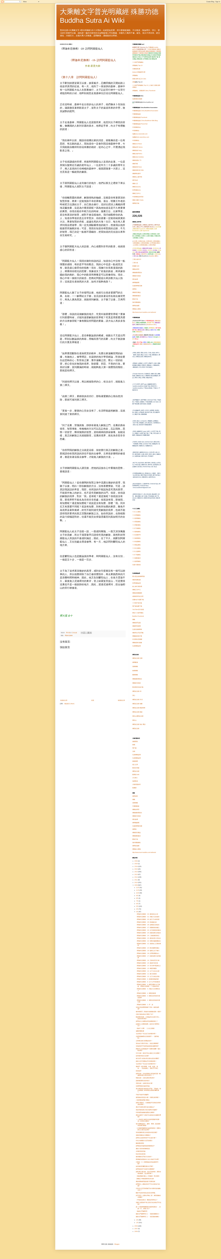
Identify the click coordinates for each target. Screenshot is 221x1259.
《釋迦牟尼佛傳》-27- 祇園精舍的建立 (147, 927)
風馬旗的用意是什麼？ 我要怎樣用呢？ (148, 1097)
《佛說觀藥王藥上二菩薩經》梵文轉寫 (147, 1176)
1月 (137, 1222)
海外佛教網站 (136, 302)
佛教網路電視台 (137, 272)
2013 (136, 874)
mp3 (138, 599)
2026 (136, 861)
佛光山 (134, 720)
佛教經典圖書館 (150, 51)
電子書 (134, 748)
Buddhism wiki (151, 324)
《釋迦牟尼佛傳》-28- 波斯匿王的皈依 (147, 925)
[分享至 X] (86, 633)
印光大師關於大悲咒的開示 (144, 1140)
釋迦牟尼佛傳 (69, 635)
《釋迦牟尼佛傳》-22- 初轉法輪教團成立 (148, 941)
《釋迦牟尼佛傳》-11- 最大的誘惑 (146, 974)
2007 (136, 1228)
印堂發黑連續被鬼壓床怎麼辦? (145, 1112)
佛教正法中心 (136, 193)
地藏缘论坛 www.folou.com (140, 137)
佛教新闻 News (137, 167)
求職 (133, 82)
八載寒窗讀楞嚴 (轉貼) (143, 1100)
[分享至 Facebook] (88, 633)
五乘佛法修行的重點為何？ (144, 1041)
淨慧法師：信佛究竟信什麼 (144, 1083)
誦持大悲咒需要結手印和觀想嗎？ (146, 1061)
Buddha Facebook (138, 616)
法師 (133, 751)
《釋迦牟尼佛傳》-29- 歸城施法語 (146, 922)
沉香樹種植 (136, 243)
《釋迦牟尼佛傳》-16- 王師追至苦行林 (147, 960)
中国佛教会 (135, 130)
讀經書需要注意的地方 (143, 1080)
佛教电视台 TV (136, 160)
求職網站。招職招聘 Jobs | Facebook (143, 90)
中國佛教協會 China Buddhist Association (145, 111)
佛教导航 (135, 163)
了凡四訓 (149, 49)
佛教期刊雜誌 (136, 292)
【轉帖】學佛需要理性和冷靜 (145, 1179)
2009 (136, 885)
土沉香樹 (135, 245)
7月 (137, 901)
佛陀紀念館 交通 (137, 658)
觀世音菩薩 (135, 768)
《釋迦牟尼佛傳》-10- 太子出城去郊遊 (147, 976)
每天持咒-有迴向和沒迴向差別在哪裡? (147, 1058)
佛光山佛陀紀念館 (137, 716)
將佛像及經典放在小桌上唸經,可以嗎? (147, 1159)
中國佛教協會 (136, 114)
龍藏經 (134, 788)
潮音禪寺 (144, 254)
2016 (136, 866)
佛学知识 (135, 180)
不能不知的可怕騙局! (142, 1094)
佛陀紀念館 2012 (137, 699)
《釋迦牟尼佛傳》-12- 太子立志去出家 (147, 971)
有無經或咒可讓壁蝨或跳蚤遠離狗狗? (147, 1046)
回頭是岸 (138, 1071)
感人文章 (135, 764)
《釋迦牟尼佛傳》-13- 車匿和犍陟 (146, 968)
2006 (136, 1231)
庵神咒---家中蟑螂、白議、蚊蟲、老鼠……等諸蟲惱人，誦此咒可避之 (147, 1067)
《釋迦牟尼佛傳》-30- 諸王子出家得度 (147, 919)
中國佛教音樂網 (143, 53)
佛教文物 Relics (137, 153)
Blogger (117, 1244)
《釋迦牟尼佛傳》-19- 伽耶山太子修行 (147, 950)
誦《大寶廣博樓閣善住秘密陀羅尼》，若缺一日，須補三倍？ (148, 1207)
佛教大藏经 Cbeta (137, 200)
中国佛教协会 (136, 127)
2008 (136, 1226)
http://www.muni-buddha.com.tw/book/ (144, 312)
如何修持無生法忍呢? (142, 1056)
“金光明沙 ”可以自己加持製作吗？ (146, 1064)
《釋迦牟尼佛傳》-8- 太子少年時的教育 (148, 982)
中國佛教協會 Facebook (139, 117)
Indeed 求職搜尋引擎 (138, 72)
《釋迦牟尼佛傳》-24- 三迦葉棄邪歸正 (147, 935)
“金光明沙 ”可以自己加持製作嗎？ (146, 1033)
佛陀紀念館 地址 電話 (138, 724)
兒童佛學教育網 (137, 286)
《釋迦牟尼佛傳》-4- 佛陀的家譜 (146, 993)
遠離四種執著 (140, 1031)
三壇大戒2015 (136, 259)
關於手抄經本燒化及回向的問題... (146, 1193)
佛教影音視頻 (136, 276)
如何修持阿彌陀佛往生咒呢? (144, 1166)
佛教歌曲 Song (137, 150)
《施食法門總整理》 (142, 1211)
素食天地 (135, 299)
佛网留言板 (135, 203)
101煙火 (135, 778)
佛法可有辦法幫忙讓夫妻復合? (145, 1107)
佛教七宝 (135, 183)
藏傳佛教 (135, 675)
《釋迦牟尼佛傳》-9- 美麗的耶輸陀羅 (147, 979)
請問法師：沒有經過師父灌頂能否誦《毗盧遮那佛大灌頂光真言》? (148, 1074)
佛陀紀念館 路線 (137, 712)
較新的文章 (63, 700)
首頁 (92, 700)
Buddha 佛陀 (153, 256)
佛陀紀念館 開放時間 (138, 708)
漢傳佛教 (135, 666)
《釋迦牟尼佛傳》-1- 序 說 (144, 1004)
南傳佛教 (135, 670)
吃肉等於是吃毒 (140, 1154)
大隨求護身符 (136, 784)
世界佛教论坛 (136, 190)
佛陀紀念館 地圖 (137, 703)
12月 (137, 887)
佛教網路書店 (136, 296)
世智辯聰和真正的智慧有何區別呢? (146, 1132)
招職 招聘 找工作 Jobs (139, 79)
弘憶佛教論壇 (136, 646)
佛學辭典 (135, 662)
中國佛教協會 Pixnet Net (139, 124)
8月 (137, 898)
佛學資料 (135, 796)
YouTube (138, 609)
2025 (136, 863)
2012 (136, 877)
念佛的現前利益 (140, 1151)
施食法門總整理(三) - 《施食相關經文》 (148, 1214)
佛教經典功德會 (137, 642)
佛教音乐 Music (137, 144)
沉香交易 (149, 241)
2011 (136, 880)
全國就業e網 (136, 69)
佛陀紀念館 (135, 728)
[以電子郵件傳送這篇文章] (82, 633)
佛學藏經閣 (135, 282)
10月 (137, 893)
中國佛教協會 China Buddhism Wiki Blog (145, 120)
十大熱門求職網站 (137, 62)
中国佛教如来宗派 (137, 197)
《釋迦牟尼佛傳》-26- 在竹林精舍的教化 (148, 930)
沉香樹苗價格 (145, 243)
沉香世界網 (152, 245)
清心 (133, 695)
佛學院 (134, 289)
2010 (136, 882)
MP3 (136, 535)
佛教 (141, 344)
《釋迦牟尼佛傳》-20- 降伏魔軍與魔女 (147, 948)
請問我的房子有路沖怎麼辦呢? (145, 1169)
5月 (137, 906)
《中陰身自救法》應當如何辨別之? (146, 1200)
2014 (136, 872)
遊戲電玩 (135, 741)
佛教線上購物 (136, 309)
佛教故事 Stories (137, 147)
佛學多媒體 (141, 51)
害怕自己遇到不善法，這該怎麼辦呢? (147, 1043)
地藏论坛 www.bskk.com (139, 134)
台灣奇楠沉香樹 (155, 243)
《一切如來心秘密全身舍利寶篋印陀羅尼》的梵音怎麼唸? (147, 1120)
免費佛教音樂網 (137, 99)
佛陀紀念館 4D (136, 691)
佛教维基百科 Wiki (138, 170)
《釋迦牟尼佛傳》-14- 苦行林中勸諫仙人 (148, 965)
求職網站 (135, 75)
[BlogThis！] (84, 633)
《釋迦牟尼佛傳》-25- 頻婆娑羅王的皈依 (148, 933)
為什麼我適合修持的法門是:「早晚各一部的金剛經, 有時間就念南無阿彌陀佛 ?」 (148, 1090)
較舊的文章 (121, 700)
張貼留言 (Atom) (69, 703)
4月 (137, 909)
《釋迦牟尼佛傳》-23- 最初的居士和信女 (148, 938)
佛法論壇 (135, 279)
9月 (137, 895)
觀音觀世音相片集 (137, 687)
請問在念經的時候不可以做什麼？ (146, 1138)
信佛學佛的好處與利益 (143, 1086)
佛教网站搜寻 (136, 173)
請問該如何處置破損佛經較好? (145, 1146)
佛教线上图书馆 (137, 177)
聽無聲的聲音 (140, 1143)
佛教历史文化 (136, 187)
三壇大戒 (135, 262)
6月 (137, 903)
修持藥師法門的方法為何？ (144, 1156)
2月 (137, 1220)
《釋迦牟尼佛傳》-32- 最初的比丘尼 (147, 914)
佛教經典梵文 (147, 344)
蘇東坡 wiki (135, 774)
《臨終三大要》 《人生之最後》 (146, 1028)
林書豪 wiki (135, 266)
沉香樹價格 (156, 241)
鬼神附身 (135, 781)
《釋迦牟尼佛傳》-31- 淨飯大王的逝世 (147, 917)
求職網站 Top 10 (137, 65)
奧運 (133, 744)
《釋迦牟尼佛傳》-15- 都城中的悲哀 (147, 963)
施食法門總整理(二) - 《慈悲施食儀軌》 (148, 1216)
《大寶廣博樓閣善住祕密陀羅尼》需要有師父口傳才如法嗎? (148, 1129)
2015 (136, 869)
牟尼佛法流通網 (137, 639)
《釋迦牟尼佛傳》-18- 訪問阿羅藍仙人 (147, 953)
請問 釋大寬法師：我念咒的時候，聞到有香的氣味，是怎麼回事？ (148, 1172)
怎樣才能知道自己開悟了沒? (144, 1014)
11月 (137, 890)
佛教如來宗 (135, 269)
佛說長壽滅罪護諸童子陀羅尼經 (145, 1181)
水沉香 (135, 241)
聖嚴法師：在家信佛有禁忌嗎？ (145, 1078)
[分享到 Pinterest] (91, 633)
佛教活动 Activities (138, 157)
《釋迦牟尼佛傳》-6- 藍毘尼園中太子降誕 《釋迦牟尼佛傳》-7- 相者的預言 (148, 985)
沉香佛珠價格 (143, 245)
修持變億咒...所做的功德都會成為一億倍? (148, 1011)
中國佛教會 (135, 806)
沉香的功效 (141, 241)
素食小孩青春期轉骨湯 (143, 1148)
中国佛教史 (135, 140)
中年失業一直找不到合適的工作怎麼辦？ (148, 1053)
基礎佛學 (135, 761)
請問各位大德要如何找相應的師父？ (147, 1021)
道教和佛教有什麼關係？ (143, 1135)
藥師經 (154, 49)
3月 (137, 911)
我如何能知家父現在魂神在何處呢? (146, 1110)
